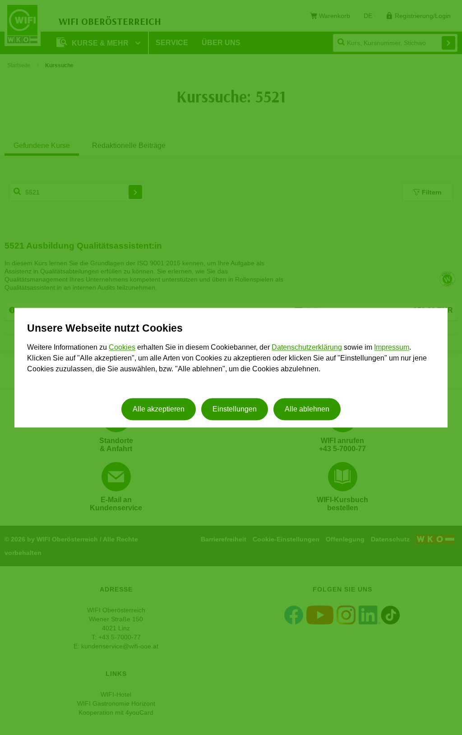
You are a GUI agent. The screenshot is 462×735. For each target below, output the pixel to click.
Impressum (391, 347)
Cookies (122, 347)
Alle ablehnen (307, 409)
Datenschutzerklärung (307, 347)
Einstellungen (235, 409)
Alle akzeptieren (159, 409)
